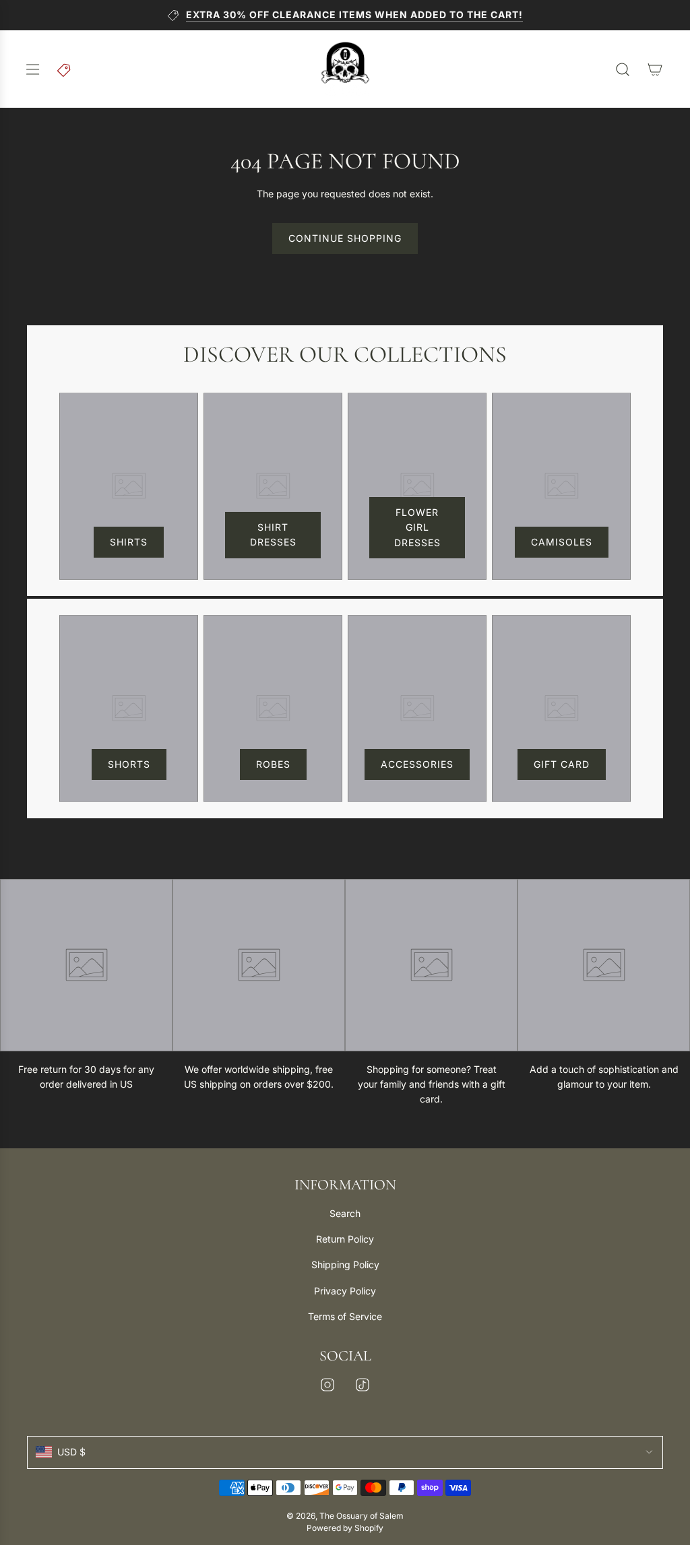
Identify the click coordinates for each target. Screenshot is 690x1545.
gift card (562, 764)
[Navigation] (32, 69)
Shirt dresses (273, 534)
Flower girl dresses (417, 527)
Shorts (129, 764)
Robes (273, 764)
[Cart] (655, 69)
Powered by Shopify (345, 1528)
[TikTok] (362, 1385)
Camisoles (561, 542)
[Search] (622, 69)
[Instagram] (327, 1385)
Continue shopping (345, 238)
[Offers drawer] (65, 69)
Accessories (417, 764)
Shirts (129, 542)
